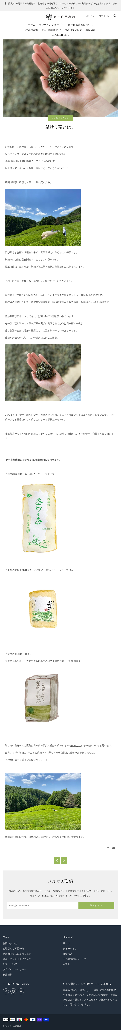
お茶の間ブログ (73, 30)
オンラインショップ (50, 25)
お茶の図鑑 (31, 30)
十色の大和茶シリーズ (74, 959)
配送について (10, 964)
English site (60, 35)
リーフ (66, 943)
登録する (95, 905)
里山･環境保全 (49, 30)
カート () (104, 16)
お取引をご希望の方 (13, 948)
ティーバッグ (70, 948)
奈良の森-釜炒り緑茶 (18, 654)
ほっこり (76, 745)
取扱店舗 (91, 30)
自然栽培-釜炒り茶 (17, 474)
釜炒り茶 (26, 281)
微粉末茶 (67, 954)
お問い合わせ (10, 943)
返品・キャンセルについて (17, 959)
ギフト (66, 964)
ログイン (91, 16)
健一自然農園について (80, 25)
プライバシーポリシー (14, 969)
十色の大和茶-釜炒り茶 (19, 570)
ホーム (31, 25)
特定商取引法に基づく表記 (17, 954)
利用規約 (7, 974)
